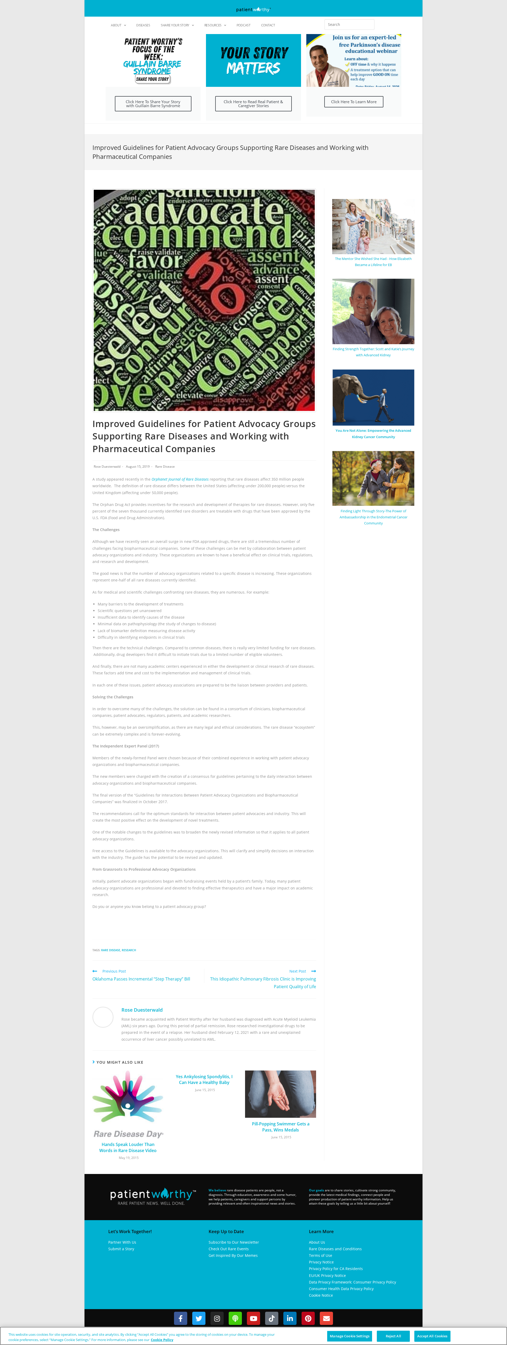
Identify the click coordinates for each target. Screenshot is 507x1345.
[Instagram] (217, 1318)
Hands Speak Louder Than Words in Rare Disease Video (128, 1147)
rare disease (110, 950)
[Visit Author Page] (103, 1016)
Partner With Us (122, 1242)
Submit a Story (121, 1248)
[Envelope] (326, 1318)
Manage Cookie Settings (349, 1336)
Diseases (143, 25)
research (129, 950)
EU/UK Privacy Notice (327, 1275)
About (116, 25)
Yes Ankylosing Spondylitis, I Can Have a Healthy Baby (204, 1079)
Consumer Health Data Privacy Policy (341, 1288)
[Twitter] (198, 1318)
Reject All (393, 1336)
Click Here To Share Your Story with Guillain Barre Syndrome (153, 103)
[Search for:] (349, 24)
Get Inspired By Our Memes (233, 1255)
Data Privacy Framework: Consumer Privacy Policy (352, 1282)
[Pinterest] (308, 1318)
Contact (268, 25)
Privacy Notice (321, 1262)
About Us (317, 1242)
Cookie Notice (321, 1295)
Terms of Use (320, 1255)
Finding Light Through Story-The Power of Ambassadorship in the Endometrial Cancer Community (373, 517)
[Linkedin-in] (290, 1318)
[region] (253, 1336)
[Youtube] (253, 1318)
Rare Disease (165, 466)
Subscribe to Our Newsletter (234, 1242)
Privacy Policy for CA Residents (336, 1268)
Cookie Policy (162, 1339)
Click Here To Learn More (354, 101)
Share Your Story (175, 25)
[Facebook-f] (180, 1318)
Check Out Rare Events (229, 1248)
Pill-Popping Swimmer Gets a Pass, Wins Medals (280, 1127)
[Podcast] (235, 1318)
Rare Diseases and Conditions (335, 1248)
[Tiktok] (271, 1318)
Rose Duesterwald (107, 466)
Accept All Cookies (432, 1336)
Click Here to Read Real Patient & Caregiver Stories (253, 103)
